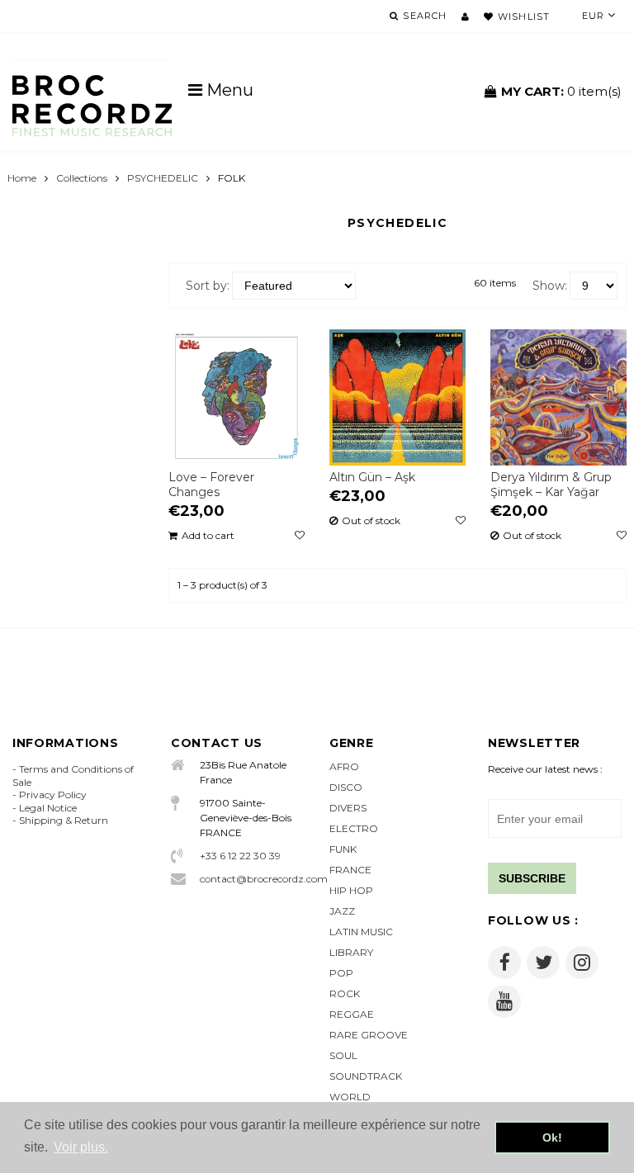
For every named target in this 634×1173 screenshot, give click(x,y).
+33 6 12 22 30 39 (240, 855)
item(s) (561, 91)
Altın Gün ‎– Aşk (372, 477)
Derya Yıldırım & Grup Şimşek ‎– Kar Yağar (551, 484)
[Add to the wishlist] (300, 535)
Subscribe (532, 878)
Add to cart (208, 536)
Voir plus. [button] (81, 1147)
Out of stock (371, 521)
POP (341, 973)
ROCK (344, 993)
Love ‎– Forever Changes (211, 484)
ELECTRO (353, 828)
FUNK (343, 849)
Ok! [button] (552, 1137)
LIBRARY (351, 952)
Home (21, 178)
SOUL (343, 1055)
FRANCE (350, 869)
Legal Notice (48, 808)
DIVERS (348, 808)
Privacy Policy (53, 794)
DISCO (345, 787)
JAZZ (342, 911)
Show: (549, 285)
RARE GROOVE (368, 1035)
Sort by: (207, 285)
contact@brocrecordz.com (252, 879)
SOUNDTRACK (365, 1076)
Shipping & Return (63, 820)
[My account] (465, 16)
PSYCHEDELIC (162, 178)
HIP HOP (351, 890)
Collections (81, 178)
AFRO (344, 766)
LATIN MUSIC (361, 931)
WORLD (350, 1096)
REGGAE (351, 1014)
